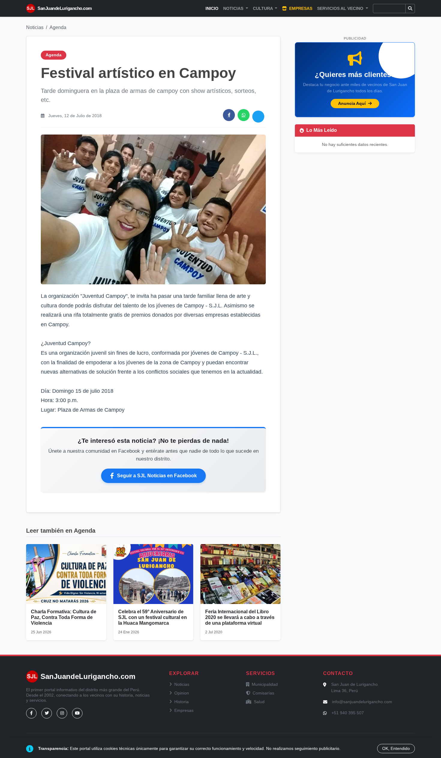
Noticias (35, 27)
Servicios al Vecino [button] (340, 8)
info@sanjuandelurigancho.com (362, 701)
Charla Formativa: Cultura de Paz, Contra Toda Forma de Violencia (63, 617)
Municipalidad (265, 684)
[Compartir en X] (258, 117)
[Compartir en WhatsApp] (244, 115)
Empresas (300, 8)
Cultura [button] (263, 8)
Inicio (212, 8)
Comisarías (263, 693)
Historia (181, 701)
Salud (259, 701)
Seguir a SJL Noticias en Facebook (157, 475)
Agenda (58, 27)
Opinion (181, 693)
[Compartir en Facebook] (229, 115)
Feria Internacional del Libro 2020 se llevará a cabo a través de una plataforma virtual (239, 617)
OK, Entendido (396, 748)
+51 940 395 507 (348, 712)
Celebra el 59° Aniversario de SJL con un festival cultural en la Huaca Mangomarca (152, 617)
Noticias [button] (233, 8)
